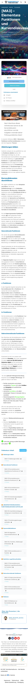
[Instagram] (9, 638)
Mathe (11, 7)
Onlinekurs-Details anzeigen (9, 47)
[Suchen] (21, 2)
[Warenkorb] (25, 2)
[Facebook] (12, 638)
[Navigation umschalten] (2, 2)
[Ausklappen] (3, 458)
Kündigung (20, 682)
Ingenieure (4, 7)
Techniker (17, 7)
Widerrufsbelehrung (10, 682)
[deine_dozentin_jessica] (5, 618)
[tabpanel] (14, 277)
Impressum (7, 680)
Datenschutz (15, 680)
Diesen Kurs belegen (15, 85)
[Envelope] (18, 638)
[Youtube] (15, 638)
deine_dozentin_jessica (16, 618)
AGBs (22, 680)
